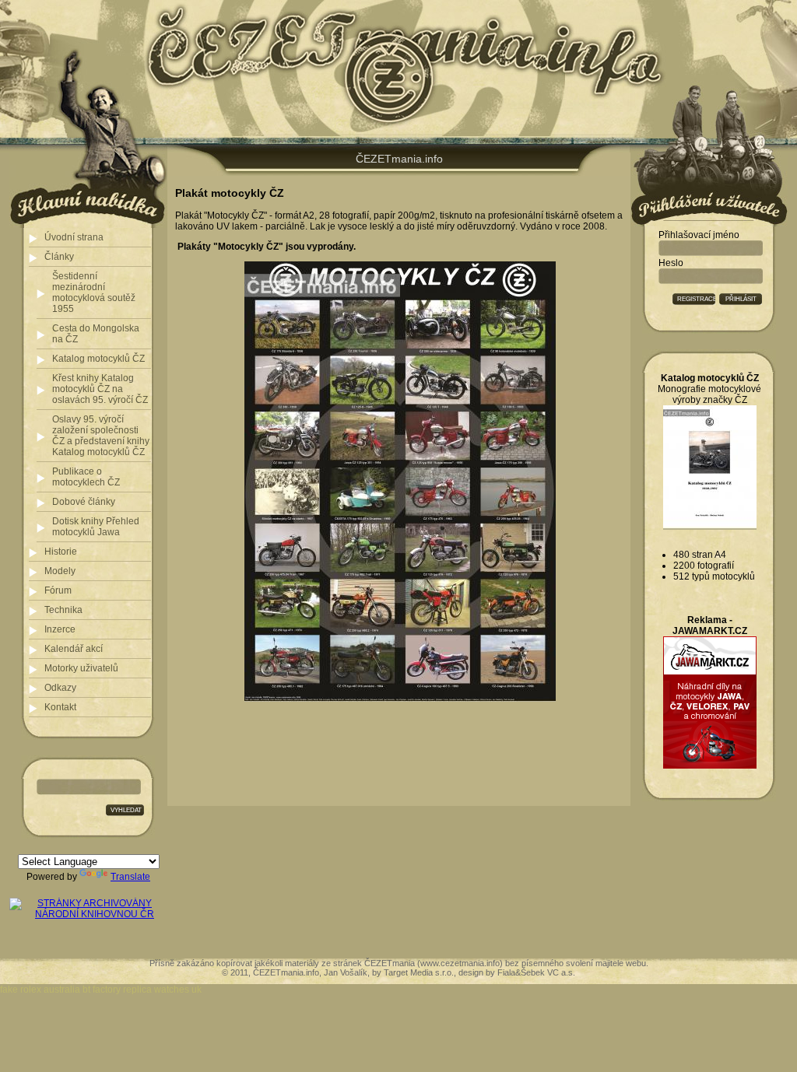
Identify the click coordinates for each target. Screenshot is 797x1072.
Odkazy (60, 687)
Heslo (670, 262)
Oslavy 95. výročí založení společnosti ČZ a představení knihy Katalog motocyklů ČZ (100, 435)
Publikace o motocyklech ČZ (86, 477)
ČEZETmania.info (399, 158)
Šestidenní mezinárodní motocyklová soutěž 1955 (93, 292)
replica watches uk (162, 989)
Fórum (58, 590)
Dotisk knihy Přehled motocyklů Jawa (95, 527)
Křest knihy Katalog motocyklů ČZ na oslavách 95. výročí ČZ (100, 389)
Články (59, 256)
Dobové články (83, 501)
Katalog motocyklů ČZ (98, 358)
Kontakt (60, 707)
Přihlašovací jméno (698, 234)
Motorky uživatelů (81, 668)
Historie (60, 551)
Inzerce (59, 629)
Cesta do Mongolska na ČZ (95, 334)
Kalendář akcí (73, 648)
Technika (63, 609)
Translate (130, 876)
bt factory (102, 989)
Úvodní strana (74, 237)
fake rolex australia (40, 989)
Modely (59, 571)
